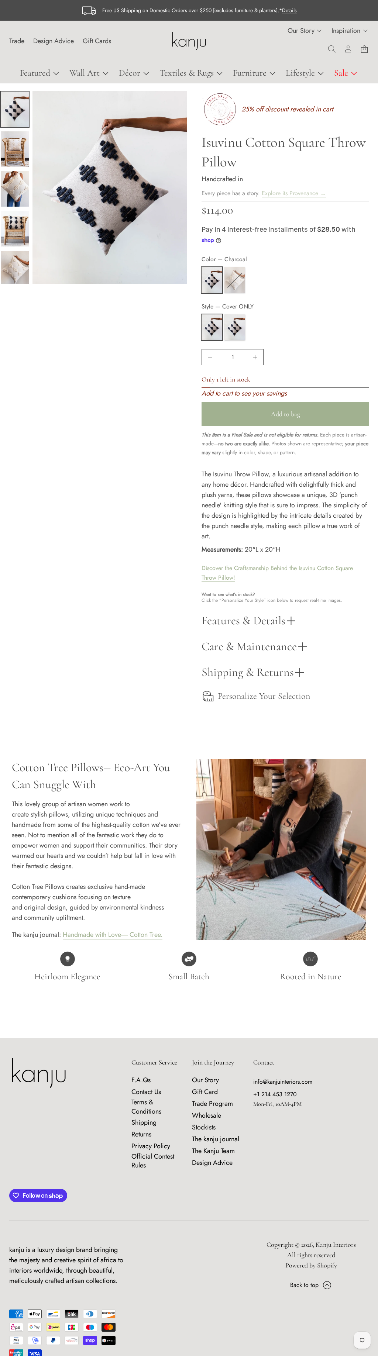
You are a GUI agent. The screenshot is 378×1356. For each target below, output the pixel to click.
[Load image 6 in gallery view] (15, 268)
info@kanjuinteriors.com (282, 1081)
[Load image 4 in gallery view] (15, 189)
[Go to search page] (332, 49)
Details (289, 10)
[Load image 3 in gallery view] (15, 149)
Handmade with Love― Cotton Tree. (112, 934)
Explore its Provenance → (294, 193)
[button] (332, 49)
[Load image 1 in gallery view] (15, 109)
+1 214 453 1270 (275, 1094)
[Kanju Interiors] (188, 41)
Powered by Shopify (311, 1265)
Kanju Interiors (336, 1245)
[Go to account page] (348, 49)
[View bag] (364, 49)
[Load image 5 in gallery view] (15, 228)
